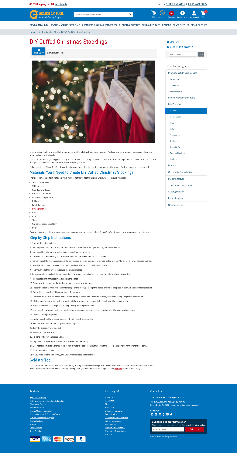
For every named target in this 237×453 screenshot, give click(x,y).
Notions (172, 165)
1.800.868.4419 (175, 4)
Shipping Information (114, 411)
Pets (172, 129)
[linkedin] (164, 414)
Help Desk (109, 407)
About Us (109, 397)
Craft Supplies (36, 427)
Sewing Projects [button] (151, 25)
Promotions (175, 79)
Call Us (181, 46)
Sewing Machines (37, 407)
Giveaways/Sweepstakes (115, 431)
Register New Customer (115, 427)
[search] (130, 14)
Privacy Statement (113, 421)
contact (118, 368)
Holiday (173, 111)
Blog (107, 404)
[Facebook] (156, 414)
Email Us (174, 41)
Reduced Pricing (39, 397)
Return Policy (111, 414)
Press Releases (176, 91)
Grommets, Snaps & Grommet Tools (45, 414)
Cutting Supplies (176, 191)
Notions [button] (166, 25)
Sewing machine (39, 208)
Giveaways (174, 85)
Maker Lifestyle (176, 178)
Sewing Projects (36, 421)
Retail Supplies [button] (199, 25)
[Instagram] (160, 414)
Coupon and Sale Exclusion (116, 417)
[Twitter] (152, 414)
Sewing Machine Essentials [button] (65, 25)
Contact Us (110, 400)
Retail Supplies (175, 198)
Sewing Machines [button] (39, 25)
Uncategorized (175, 204)
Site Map (108, 434)
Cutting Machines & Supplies (42, 417)
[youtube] (168, 414)
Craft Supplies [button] (181, 25)
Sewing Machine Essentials (181, 97)
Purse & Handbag (177, 153)
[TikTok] (171, 414)
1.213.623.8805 (197, 4)
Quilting (173, 159)
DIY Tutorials (174, 104)
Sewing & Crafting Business (181, 185)
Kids (172, 123)
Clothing (173, 141)
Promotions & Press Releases (182, 72)
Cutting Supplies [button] (131, 25)
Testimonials (110, 424)
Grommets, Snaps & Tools (180, 172)
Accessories (175, 135)
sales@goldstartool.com (187, 405)
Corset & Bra (175, 147)
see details (61, 4)
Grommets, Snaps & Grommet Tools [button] (101, 25)
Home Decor (175, 117)
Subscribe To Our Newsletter (169, 422)
